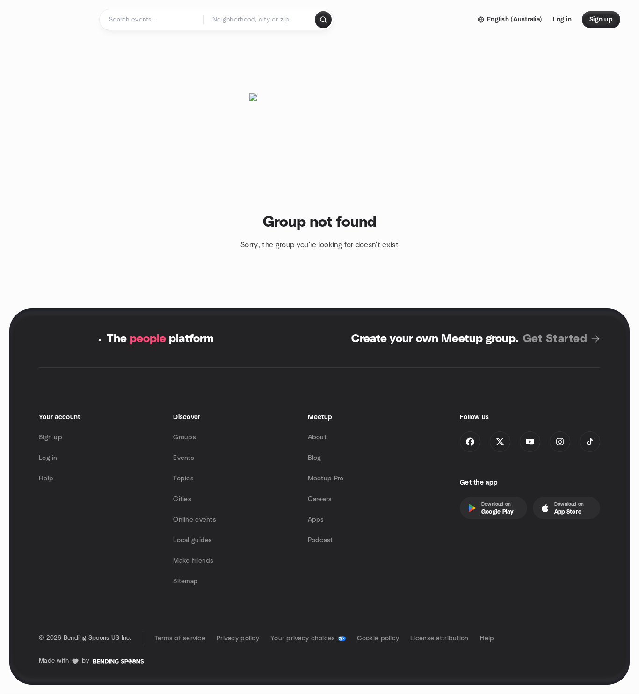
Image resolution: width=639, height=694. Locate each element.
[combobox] (259, 19)
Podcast (320, 540)
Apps (316, 519)
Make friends (193, 561)
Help (46, 478)
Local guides (192, 540)
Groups (184, 437)
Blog (314, 458)
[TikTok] (590, 441)
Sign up (50, 437)
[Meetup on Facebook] (470, 441)
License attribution (439, 638)
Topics (183, 478)
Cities (182, 499)
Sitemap (185, 581)
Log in (48, 458)
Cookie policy (378, 638)
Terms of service (179, 638)
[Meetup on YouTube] (530, 441)
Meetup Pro (326, 478)
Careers (320, 499)
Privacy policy (238, 638)
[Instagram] (560, 441)
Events (183, 458)
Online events (194, 519)
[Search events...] (323, 19)
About (317, 437)
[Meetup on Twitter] (500, 441)
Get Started (555, 338)
